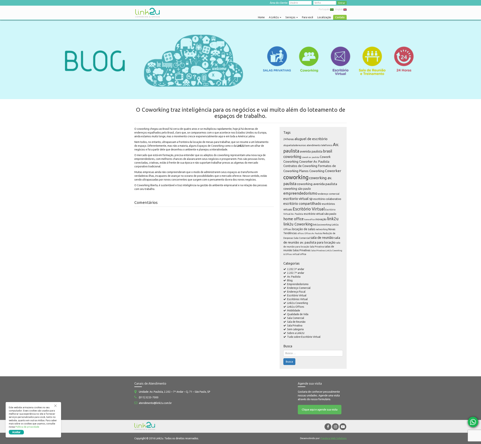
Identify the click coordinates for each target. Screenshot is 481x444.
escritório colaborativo (327, 198)
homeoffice (309, 219)
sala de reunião (322, 237)
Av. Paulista (293, 276)
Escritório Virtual (309, 208)
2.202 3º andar (295, 269)
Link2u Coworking (297, 302)
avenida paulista (311, 151)
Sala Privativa (317, 246)
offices (300, 233)
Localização (324, 17)
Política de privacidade (27, 427)
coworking (296, 177)
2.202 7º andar (295, 272)
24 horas (288, 139)
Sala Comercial (302, 238)
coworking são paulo (297, 188)
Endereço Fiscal (296, 291)
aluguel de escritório (310, 139)
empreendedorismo (300, 193)
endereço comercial (328, 193)
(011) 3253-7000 (148, 397)
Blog (290, 280)
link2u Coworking (297, 224)
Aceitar (16, 432)
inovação (321, 219)
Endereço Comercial (299, 287)
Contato (340, 17)
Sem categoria (295, 329)
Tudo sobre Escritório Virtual (304, 336)
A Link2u (274, 17)
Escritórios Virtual (297, 299)
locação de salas (303, 229)
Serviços (290, 17)
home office (293, 219)
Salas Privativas (302, 250)
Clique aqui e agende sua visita (319, 409)
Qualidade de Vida (297, 314)
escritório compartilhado (302, 203)
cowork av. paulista (310, 157)
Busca (289, 361)
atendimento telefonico (319, 145)
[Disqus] (204, 258)
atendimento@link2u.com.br (155, 403)
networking (322, 229)
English (339, 9)
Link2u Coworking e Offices (147, 12)
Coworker (333, 171)
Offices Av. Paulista (313, 233)
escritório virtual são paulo (320, 213)
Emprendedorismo (298, 284)
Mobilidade (293, 310)
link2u (333, 218)
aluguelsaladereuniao (294, 145)
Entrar (341, 3)
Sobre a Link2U (295, 333)
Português (324, 9)
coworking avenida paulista (317, 184)
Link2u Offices (295, 306)
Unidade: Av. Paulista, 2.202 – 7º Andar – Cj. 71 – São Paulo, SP (174, 391)
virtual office (299, 254)
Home (261, 17)
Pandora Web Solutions (334, 438)
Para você (307, 17)
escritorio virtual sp (298, 198)
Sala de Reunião (296, 321)
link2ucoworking (322, 224)
